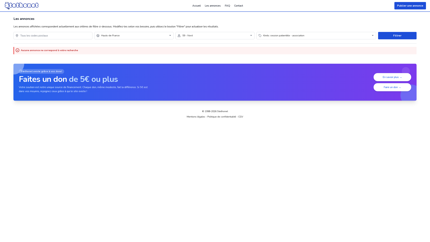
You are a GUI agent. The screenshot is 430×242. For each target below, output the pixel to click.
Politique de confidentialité (221, 116)
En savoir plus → (392, 77)
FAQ (227, 6)
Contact (238, 6)
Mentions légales (196, 116)
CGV (240, 116)
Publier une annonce (410, 6)
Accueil (196, 6)
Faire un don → (392, 87)
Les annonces (213, 6)
